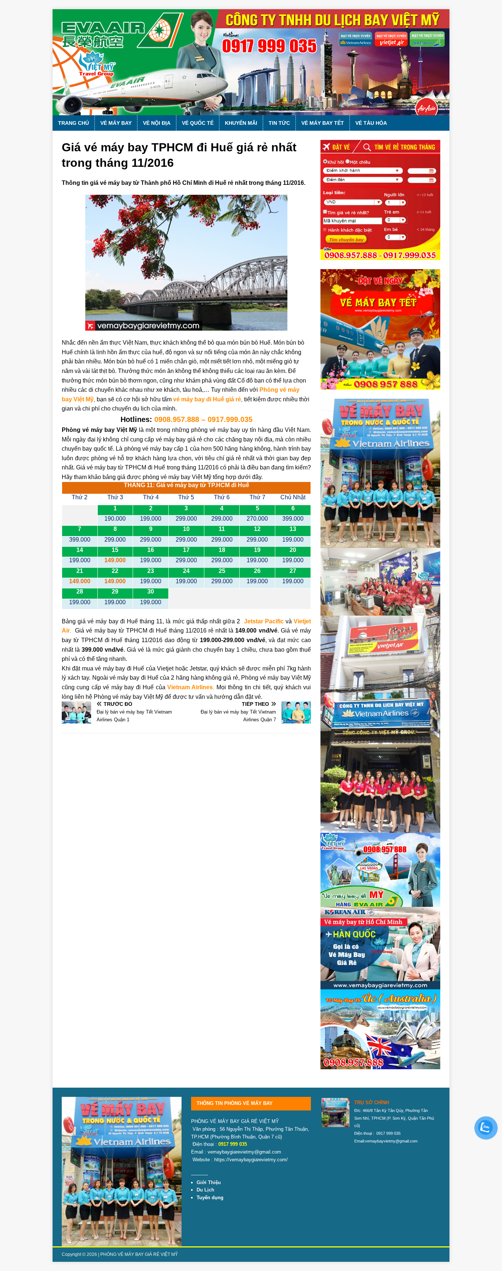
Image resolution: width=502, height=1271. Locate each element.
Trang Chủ (73, 123)
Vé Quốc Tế (198, 123)
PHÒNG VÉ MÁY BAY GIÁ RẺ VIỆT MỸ (139, 1254)
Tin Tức (279, 123)
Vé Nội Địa (157, 123)
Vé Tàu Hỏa (371, 123)
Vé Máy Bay (116, 123)
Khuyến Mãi (241, 123)
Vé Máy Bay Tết (322, 123)
